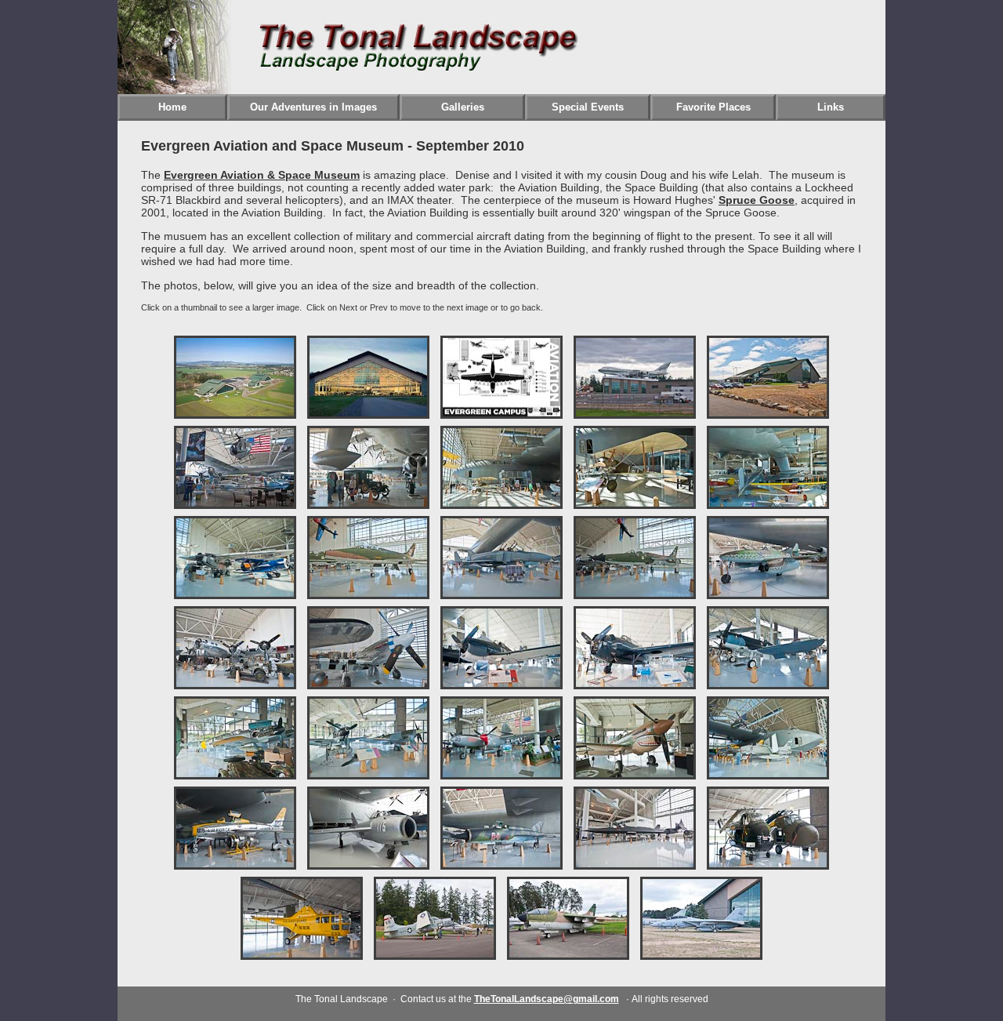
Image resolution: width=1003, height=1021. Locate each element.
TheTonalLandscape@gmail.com (546, 999)
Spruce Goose (757, 200)
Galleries (462, 107)
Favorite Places (713, 107)
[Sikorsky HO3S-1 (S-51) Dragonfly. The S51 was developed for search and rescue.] (302, 955)
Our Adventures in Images (313, 107)
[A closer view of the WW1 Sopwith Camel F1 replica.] (635, 504)
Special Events (588, 107)
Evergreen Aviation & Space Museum (262, 175)
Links (830, 107)
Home (172, 107)
